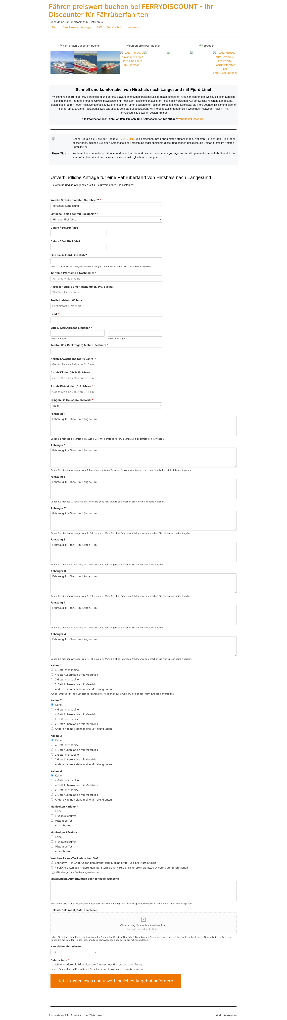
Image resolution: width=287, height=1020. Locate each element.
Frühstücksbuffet (65, 815)
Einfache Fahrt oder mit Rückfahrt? (74, 213)
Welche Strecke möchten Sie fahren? (75, 200)
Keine (58, 704)
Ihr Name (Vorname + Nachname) (73, 273)
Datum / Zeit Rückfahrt (65, 241)
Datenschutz (115, 27)
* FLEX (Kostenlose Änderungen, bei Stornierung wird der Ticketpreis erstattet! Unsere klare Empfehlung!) (121, 867)
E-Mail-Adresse (58, 338)
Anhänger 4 (58, 634)
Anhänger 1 (57, 445)
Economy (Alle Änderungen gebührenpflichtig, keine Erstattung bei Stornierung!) (105, 862)
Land (54, 314)
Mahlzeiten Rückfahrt (65, 832)
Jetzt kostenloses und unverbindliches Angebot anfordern (115, 980)
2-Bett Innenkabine (67, 679)
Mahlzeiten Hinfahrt (64, 806)
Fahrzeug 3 (57, 539)
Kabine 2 (56, 700)
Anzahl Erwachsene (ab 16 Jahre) (73, 358)
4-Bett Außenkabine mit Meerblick (76, 674)
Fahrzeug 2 (57, 476)
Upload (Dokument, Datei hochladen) (74, 910)
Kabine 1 (55, 665)
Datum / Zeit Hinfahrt (64, 227)
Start (54, 27)
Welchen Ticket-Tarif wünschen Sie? (75, 858)
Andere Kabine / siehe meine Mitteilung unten (83, 689)
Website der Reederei (190, 119)
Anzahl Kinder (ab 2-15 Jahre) (71, 372)
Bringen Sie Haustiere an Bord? (71, 400)
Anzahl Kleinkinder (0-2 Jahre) (71, 386)
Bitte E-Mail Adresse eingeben (71, 327)
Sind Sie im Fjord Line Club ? (68, 255)
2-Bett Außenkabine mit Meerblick (76, 684)
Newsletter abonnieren (65, 946)
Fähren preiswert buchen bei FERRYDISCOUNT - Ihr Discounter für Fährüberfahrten (131, 10)
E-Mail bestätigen (117, 338)
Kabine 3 (56, 735)
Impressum (134, 27)
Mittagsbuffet (63, 820)
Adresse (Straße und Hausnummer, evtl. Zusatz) (82, 286)
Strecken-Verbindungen (77, 27)
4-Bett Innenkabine (67, 669)
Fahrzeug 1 (57, 413)
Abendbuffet (63, 825)
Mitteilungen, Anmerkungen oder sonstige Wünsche (84, 878)
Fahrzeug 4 (57, 602)
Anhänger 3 (58, 571)
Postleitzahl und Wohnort (66, 300)
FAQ (99, 27)
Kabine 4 (56, 771)
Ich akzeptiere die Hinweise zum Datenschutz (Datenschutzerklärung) (99, 964)
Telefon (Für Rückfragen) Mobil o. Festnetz (79, 345)
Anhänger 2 (58, 508)
